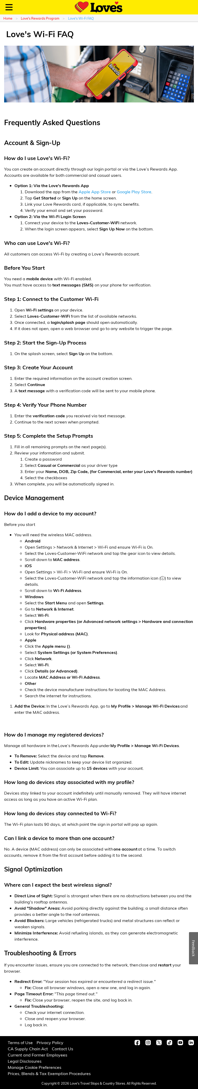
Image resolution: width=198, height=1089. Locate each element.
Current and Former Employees (37, 1055)
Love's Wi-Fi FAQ (81, 18)
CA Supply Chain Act (28, 1048)
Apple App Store (95, 191)
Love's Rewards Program (40, 18)
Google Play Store (134, 191)
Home (7, 18)
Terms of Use (20, 1042)
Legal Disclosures (25, 1061)
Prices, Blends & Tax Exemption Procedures (49, 1073)
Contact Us (62, 1048)
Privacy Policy (50, 1042)
